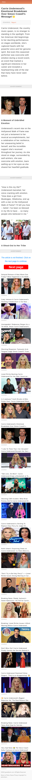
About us (3, 775)
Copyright (21, 775)
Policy (8, 775)
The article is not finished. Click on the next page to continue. (16, 259)
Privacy (16, 775)
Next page (16, 267)
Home (4, 2)
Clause (12, 775)
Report (13, 22)
